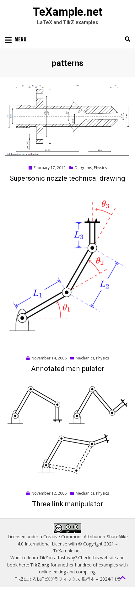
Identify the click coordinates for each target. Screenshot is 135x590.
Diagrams (83, 167)
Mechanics (85, 358)
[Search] (126, 39)
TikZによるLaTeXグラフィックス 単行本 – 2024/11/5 (68, 579)
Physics (100, 167)
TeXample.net (67, 12)
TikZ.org (39, 565)
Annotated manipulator (67, 369)
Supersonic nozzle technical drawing (67, 178)
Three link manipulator (67, 504)
